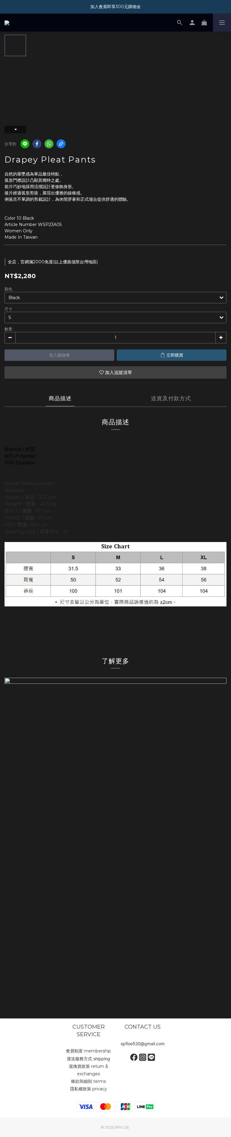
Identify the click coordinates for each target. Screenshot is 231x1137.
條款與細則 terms (88, 1081)
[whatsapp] (49, 143)
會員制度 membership (88, 1051)
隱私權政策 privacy (88, 1089)
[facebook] (37, 143)
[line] (24, 143)
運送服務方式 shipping (88, 1058)
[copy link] (61, 143)
